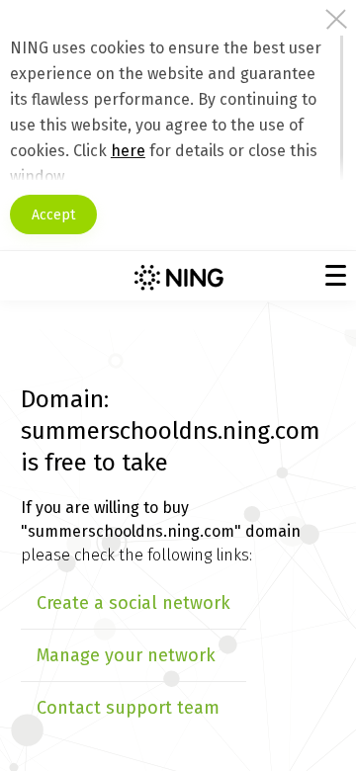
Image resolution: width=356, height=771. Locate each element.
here (128, 150)
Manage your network (126, 655)
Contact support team (128, 708)
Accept (53, 215)
